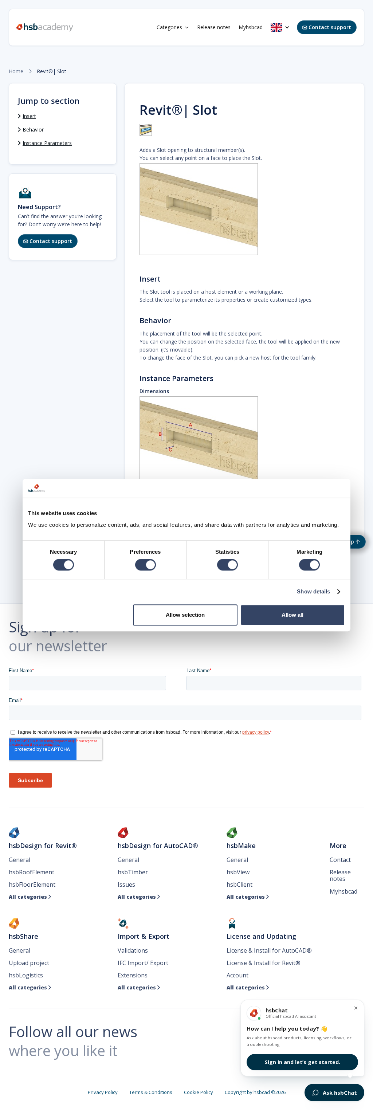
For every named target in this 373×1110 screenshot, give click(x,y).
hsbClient (239, 884)
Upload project (29, 963)
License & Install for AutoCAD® (269, 950)
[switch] (145, 565)
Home (16, 71)
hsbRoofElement (31, 872)
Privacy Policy (103, 1092)
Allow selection (185, 615)
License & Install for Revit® (264, 963)
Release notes (214, 27)
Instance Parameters (47, 143)
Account (237, 975)
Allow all (292, 615)
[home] (44, 27)
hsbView (238, 872)
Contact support (326, 27)
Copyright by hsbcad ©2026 (255, 1092)
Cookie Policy (198, 1092)
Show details (313, 592)
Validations (133, 950)
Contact (340, 859)
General (19, 859)
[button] (173, 27)
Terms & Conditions (150, 1092)
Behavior (33, 129)
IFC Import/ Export (143, 963)
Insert (29, 116)
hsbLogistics (26, 975)
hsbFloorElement (32, 884)
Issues (126, 884)
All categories (30, 897)
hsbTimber (133, 872)
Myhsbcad (251, 27)
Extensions (133, 975)
